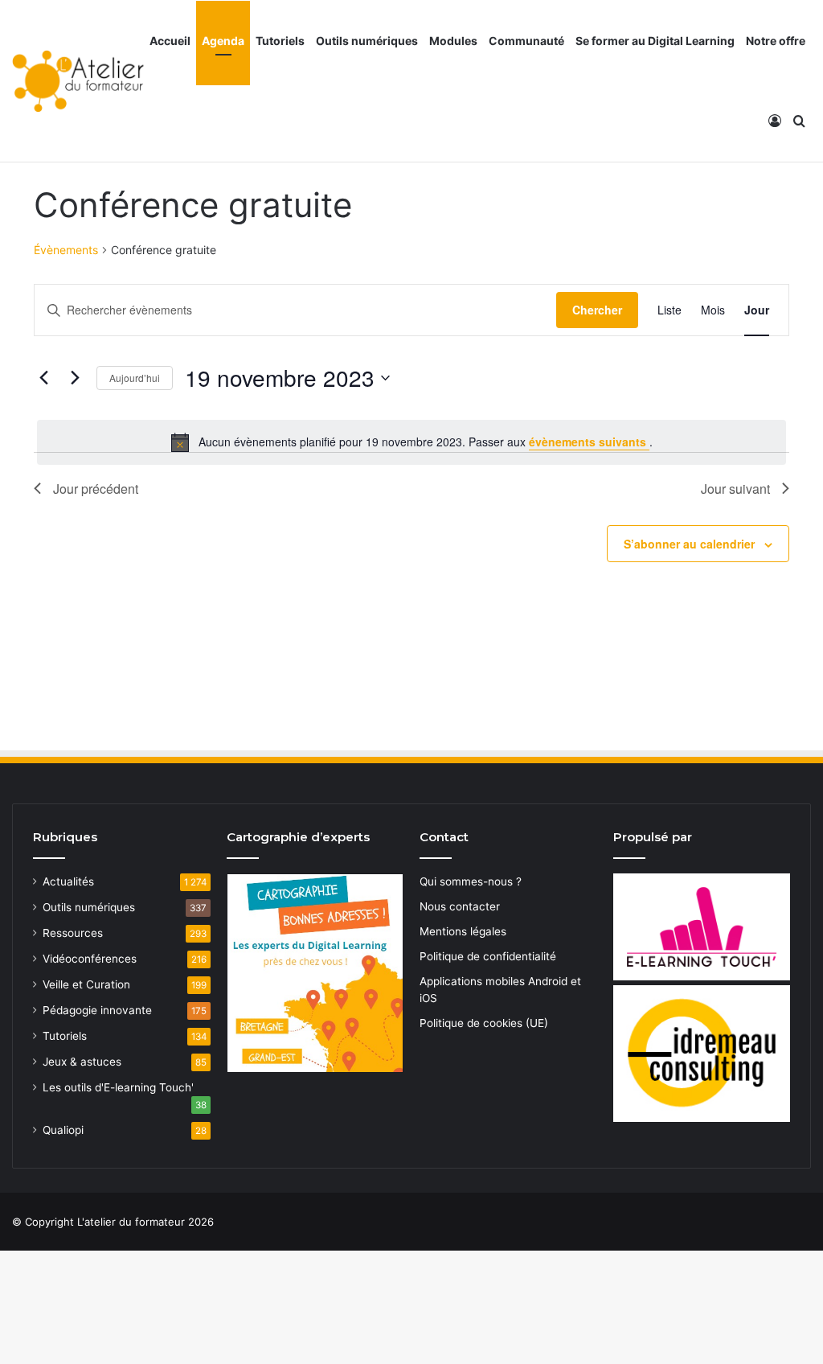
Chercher (597, 310)
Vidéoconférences (90, 958)
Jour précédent (95, 488)
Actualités (68, 881)
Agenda (223, 40)
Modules (453, 40)
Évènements (66, 250)
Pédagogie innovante (97, 1010)
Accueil (169, 40)
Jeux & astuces (82, 1061)
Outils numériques (367, 40)
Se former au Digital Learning (655, 40)
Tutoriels (280, 40)
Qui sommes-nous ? (471, 881)
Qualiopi (63, 1130)
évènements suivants (589, 441)
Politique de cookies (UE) (484, 1023)
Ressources (73, 932)
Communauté (526, 40)
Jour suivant (735, 488)
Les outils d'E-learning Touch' (118, 1087)
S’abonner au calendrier (689, 544)
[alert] (411, 442)
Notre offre (775, 40)
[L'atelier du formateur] (78, 81)
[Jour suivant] (74, 378)
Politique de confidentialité (488, 956)
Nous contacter (460, 906)
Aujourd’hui (134, 377)
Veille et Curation (86, 984)
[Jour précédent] (43, 378)
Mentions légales (463, 931)
